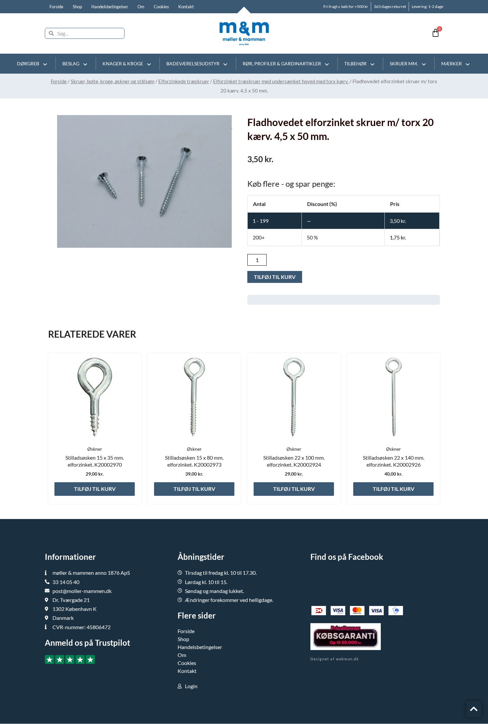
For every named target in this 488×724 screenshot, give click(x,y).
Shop (77, 6)
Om (140, 6)
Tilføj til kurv (274, 277)
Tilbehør (355, 63)
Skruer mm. (404, 63)
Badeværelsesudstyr (192, 63)
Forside (56, 6)
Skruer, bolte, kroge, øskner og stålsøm (112, 81)
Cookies (161, 6)
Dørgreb (28, 63)
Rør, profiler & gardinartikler (282, 63)
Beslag (70, 63)
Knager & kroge (123, 63)
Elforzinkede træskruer (183, 81)
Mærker (451, 63)
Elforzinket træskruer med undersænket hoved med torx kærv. (281, 81)
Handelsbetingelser (109, 6)
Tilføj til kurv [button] (95, 489)
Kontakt (186, 6)
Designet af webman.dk (334, 659)
